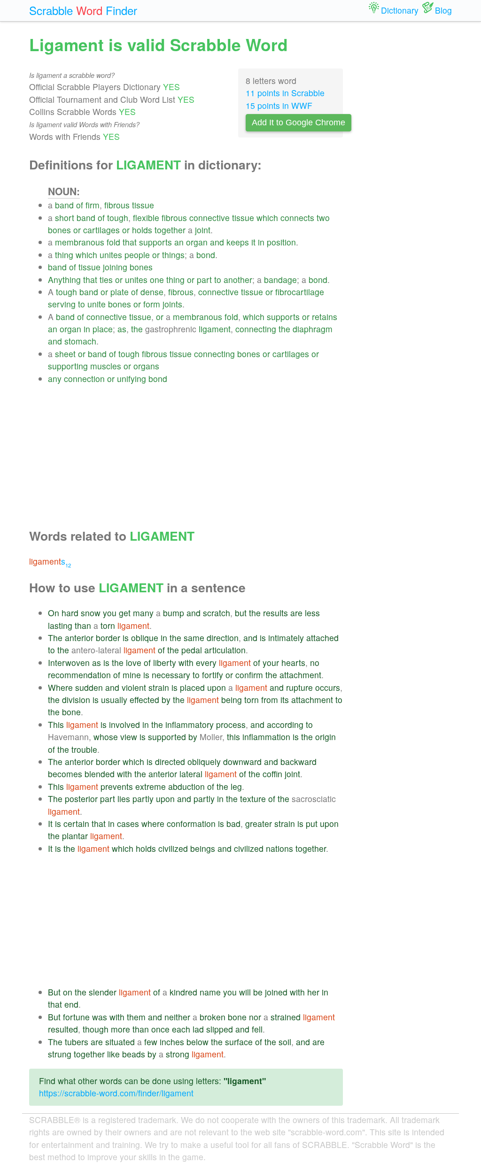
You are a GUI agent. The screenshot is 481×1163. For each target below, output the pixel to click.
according (285, 724)
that (130, 242)
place (103, 329)
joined (276, 992)
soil (285, 1042)
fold (113, 242)
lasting (60, 625)
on (67, 992)
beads (133, 1054)
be (258, 992)
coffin (272, 774)
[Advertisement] (195, 450)
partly (143, 798)
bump (173, 613)
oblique (144, 637)
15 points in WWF (279, 105)
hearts (293, 662)
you (109, 613)
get (125, 613)
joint (202, 230)
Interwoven (69, 662)
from (269, 699)
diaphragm (313, 329)
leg (236, 786)
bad (233, 823)
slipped (219, 1029)
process (231, 724)
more (120, 1029)
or (77, 230)
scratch (216, 613)
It (50, 823)
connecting (255, 329)
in (261, 242)
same (194, 637)
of (79, 205)
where (152, 823)
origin (325, 736)
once (160, 1029)
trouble (84, 749)
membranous (79, 242)
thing (64, 254)
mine (132, 675)
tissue (143, 205)
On (53, 613)
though (96, 1029)
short (64, 217)
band (64, 205)
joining (115, 267)
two (323, 217)
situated (120, 1042)
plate (119, 292)
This (56, 724)
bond (205, 254)
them (136, 1017)
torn (108, 625)
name (210, 992)
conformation (191, 823)
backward (298, 761)
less (312, 613)
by (166, 699)
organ (197, 242)
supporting (68, 366)
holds (142, 230)
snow (91, 613)
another (238, 279)
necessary (171, 675)
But (54, 992)
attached (322, 637)
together (170, 230)
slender (102, 992)
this (233, 736)
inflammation (266, 736)
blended (100, 774)
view (128, 736)
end (71, 1004)
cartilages (101, 230)
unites (111, 254)
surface (239, 1042)
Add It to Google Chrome (298, 122)
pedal (191, 650)
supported (167, 736)
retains (324, 316)
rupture (299, 687)
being (231, 699)
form (151, 304)
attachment (300, 675)
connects (297, 217)
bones (59, 230)
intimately (286, 637)
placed (192, 687)
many (143, 613)
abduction (186, 786)
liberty (164, 662)
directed (170, 761)
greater (258, 823)
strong (177, 1054)
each (181, 1029)
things (173, 254)
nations (279, 848)
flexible (146, 217)
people (137, 254)
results (275, 613)
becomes (65, 774)
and (217, 242)
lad (198, 1029)
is (126, 637)
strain (158, 687)
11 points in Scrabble (285, 93)
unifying (131, 378)
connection (84, 378)
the (137, 329)
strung (59, 1054)
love (133, 662)
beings (202, 848)
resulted (63, 1029)
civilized (173, 848)
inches (172, 1042)
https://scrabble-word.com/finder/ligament (116, 1093)
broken (212, 1017)
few (150, 1042)
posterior (81, 798)
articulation (225, 650)
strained (286, 1017)
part (204, 279)
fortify (212, 675)
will (245, 992)
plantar (75, 836)
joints (172, 304)
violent (134, 687)
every (206, 662)
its (284, 699)
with (186, 662)
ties (106, 279)
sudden (89, 687)
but (241, 613)
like (113, 1054)
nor (255, 1017)
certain (76, 823)
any (55, 378)
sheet (65, 354)
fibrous (117, 205)
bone (71, 712)
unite (96, 304)
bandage (280, 279)
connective (209, 217)
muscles (105, 366)
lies (123, 798)
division (76, 699)
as (121, 329)
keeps (237, 242)
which (267, 217)
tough (117, 217)
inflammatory (189, 724)
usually (114, 699)
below (197, 1042)
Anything (64, 279)
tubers (76, 1042)
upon (216, 687)
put (312, 823)
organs (146, 366)
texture (253, 798)
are (296, 613)
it (253, 242)
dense (151, 292)
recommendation (79, 675)
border (108, 637)
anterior (79, 637)
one (157, 279)
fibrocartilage (299, 292)
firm (92, 205)
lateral (190, 774)
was (99, 1017)
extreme (150, 786)
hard (70, 613)
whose (105, 736)
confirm (249, 675)
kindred (183, 992)
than (83, 625)
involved (124, 724)
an (179, 242)
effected (144, 699)
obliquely (204, 761)
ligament (215, 329)
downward (242, 761)
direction (223, 637)
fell (257, 1029)
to (217, 279)
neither (177, 1017)
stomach (80, 341)
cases (128, 823)
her (313, 992)
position (281, 242)
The (55, 637)
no (314, 662)
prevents (117, 786)
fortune (76, 1017)
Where (60, 687)
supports (155, 242)
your (271, 662)
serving (62, 304)
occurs (327, 687)
